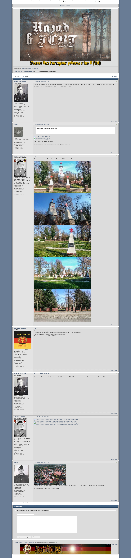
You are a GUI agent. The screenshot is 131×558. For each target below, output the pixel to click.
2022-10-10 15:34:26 (44, 416)
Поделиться (37, 81)
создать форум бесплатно (111, 544)
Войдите (24, 68)
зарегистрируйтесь (33, 68)
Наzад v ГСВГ (18, 71)
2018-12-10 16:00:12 (44, 81)
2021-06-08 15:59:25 (44, 373)
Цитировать (114, 121)
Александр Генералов (20, 328)
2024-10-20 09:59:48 (44, 462)
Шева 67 (16, 124)
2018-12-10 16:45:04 (44, 124)
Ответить (114, 76)
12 (25, 76)
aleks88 (16, 462)
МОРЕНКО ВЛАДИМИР (20, 81)
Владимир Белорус (19, 156)
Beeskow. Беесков (29, 71)
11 (23, 76)
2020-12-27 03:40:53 (44, 328)
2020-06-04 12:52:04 (44, 155)
